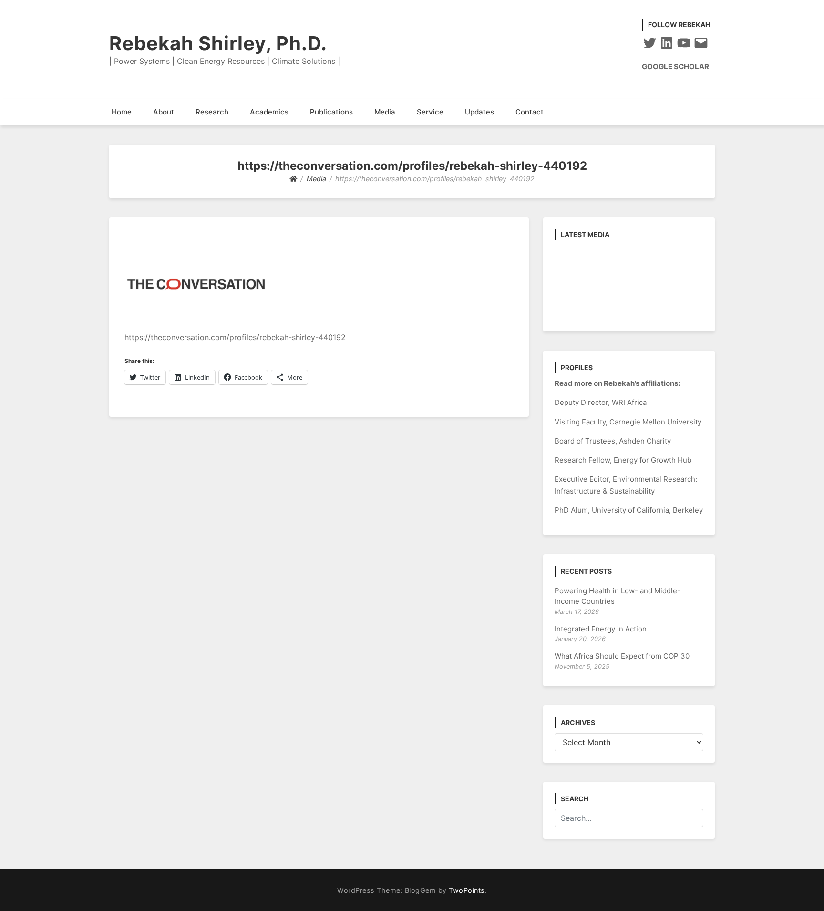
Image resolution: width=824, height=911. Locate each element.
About (163, 111)
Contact (529, 111)
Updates (479, 111)
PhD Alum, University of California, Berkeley (629, 510)
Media (384, 111)
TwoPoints (467, 890)
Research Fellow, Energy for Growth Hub (623, 460)
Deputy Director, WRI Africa (601, 402)
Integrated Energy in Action (601, 628)
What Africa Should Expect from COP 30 (622, 656)
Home (122, 111)
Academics (269, 111)
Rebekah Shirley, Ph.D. (218, 43)
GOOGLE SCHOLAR (675, 66)
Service (430, 111)
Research (212, 111)
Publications (331, 111)
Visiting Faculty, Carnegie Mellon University (628, 421)
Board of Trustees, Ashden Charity (613, 440)
